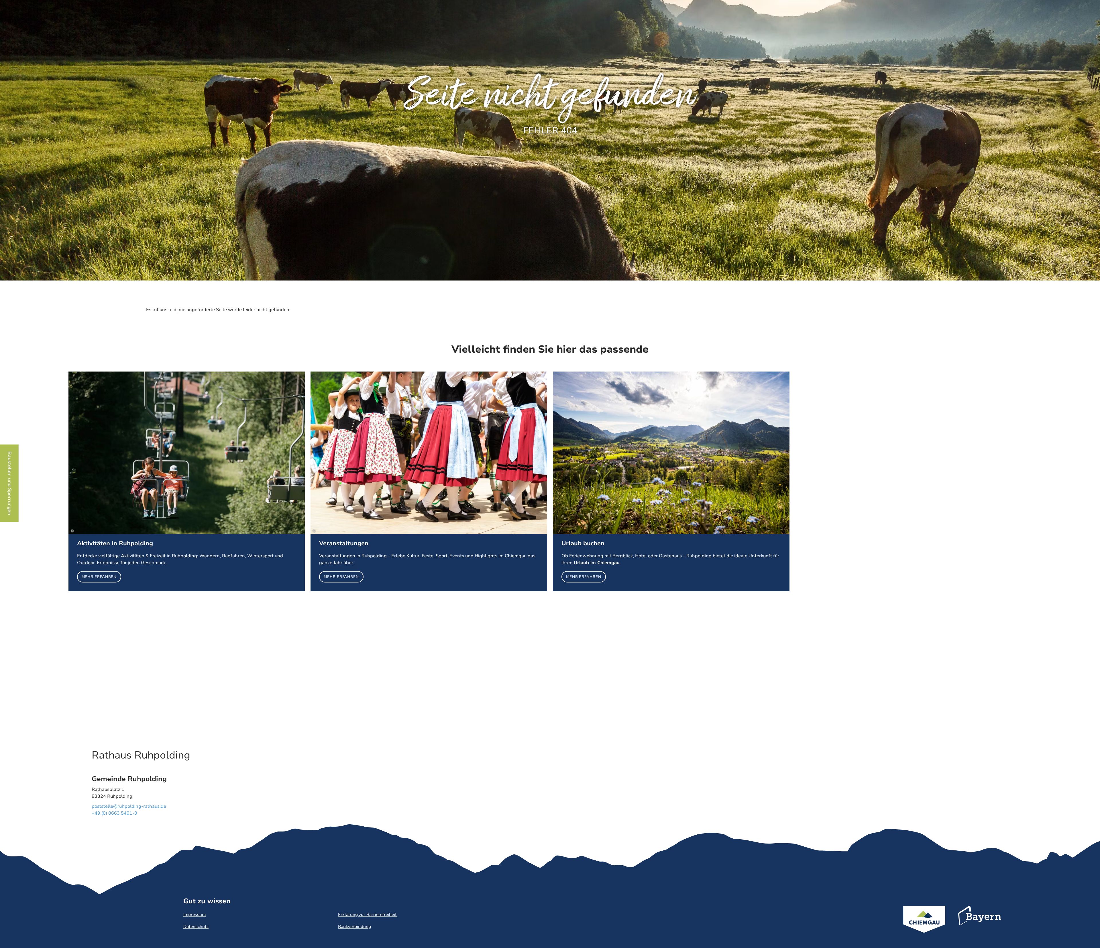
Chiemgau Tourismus (924, 927)
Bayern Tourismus (979, 923)
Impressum (194, 914)
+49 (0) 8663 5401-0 (114, 813)
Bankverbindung (354, 926)
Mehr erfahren (186, 481)
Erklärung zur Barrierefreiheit (367, 914)
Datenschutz (196, 926)
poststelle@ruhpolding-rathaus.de (129, 806)
